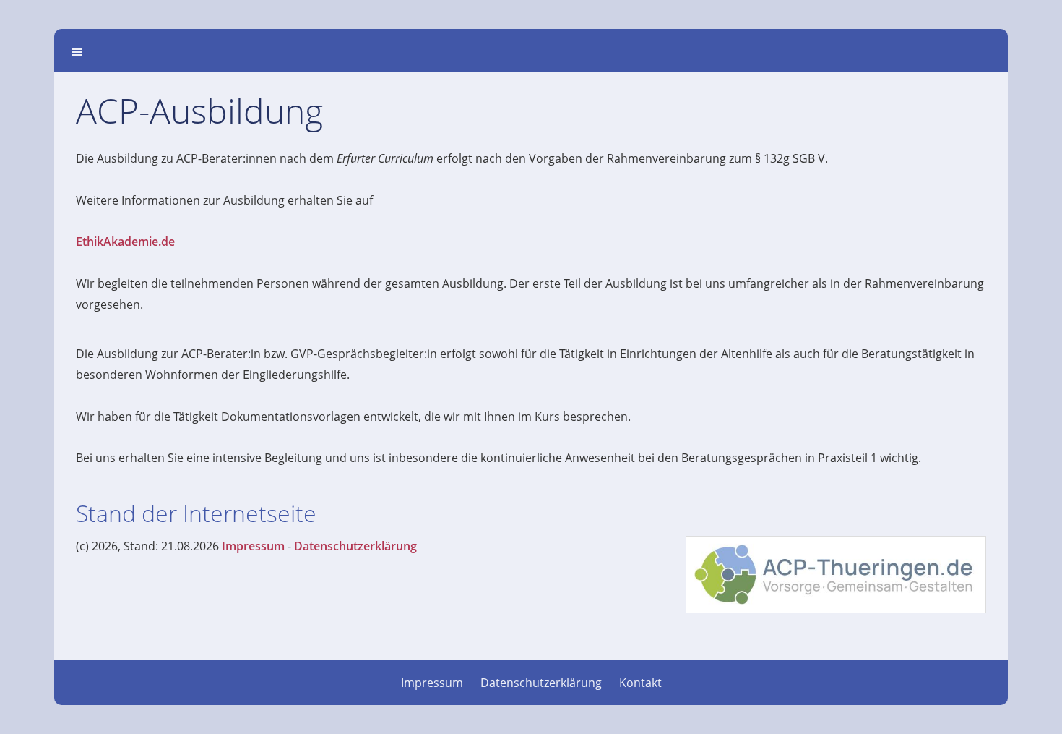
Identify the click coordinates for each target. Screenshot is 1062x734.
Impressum (253, 546)
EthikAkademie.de (125, 241)
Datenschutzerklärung (355, 546)
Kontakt (640, 683)
